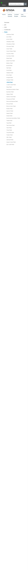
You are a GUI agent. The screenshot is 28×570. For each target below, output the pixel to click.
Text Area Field (10, 125)
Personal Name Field (12, 101)
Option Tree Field (11, 96)
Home (4, 14)
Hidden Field (9, 72)
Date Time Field (10, 60)
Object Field (9, 94)
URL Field (9, 137)
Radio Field (9, 108)
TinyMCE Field (10, 132)
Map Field (9, 87)
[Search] (25, 4)
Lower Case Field (11, 84)
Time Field (9, 130)
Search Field (9, 111)
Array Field (9, 39)
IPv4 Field (9, 75)
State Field (9, 115)
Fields (5, 32)
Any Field (8, 37)
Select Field (9, 113)
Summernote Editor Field (13, 118)
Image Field (9, 77)
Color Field (9, 48)
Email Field (9, 65)
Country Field (10, 53)
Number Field (10, 92)
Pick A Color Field (11, 106)
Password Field (10, 99)
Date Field (9, 58)
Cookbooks (7, 29)
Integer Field (9, 80)
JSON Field (9, 82)
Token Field (9, 135)
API (5, 25)
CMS (5, 27)
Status (4, 5)
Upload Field (9, 139)
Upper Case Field (11, 142)
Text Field (9, 127)
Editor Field (9, 63)
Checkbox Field (10, 44)
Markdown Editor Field (12, 89)
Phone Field (9, 104)
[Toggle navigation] (24, 10)
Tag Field (8, 123)
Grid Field (8, 70)
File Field (8, 68)
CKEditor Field (10, 41)
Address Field (10, 34)
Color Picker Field (11, 51)
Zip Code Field (10, 144)
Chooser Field (10, 46)
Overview (6, 22)
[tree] (14, 83)
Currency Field (10, 56)
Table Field (9, 120)
